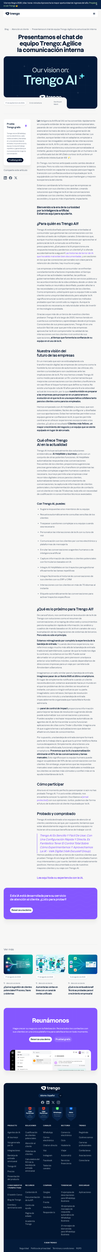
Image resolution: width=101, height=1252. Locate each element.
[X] (53, 1102)
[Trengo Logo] (50, 1088)
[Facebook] (42, 1102)
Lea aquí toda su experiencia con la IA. (60, 877)
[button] (94, 13)
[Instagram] (58, 1102)
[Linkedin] (47, 1102)
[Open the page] (50, 4)
